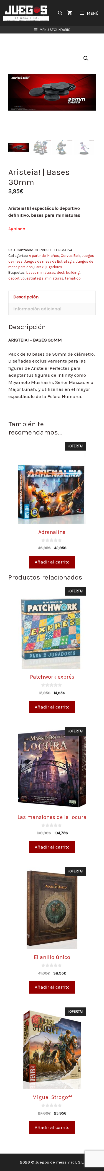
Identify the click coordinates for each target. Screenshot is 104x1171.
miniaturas (54, 278)
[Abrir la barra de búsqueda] (60, 13)
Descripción (26, 296)
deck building (68, 272)
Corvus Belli (70, 256)
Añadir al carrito (52, 562)
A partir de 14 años (44, 256)
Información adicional (37, 308)
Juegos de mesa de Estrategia (49, 261)
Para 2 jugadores (48, 267)
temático (73, 278)
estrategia (35, 278)
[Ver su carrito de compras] (69, 13)
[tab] (52, 297)
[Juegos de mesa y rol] (27, 13)
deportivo (16, 278)
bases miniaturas (40, 272)
